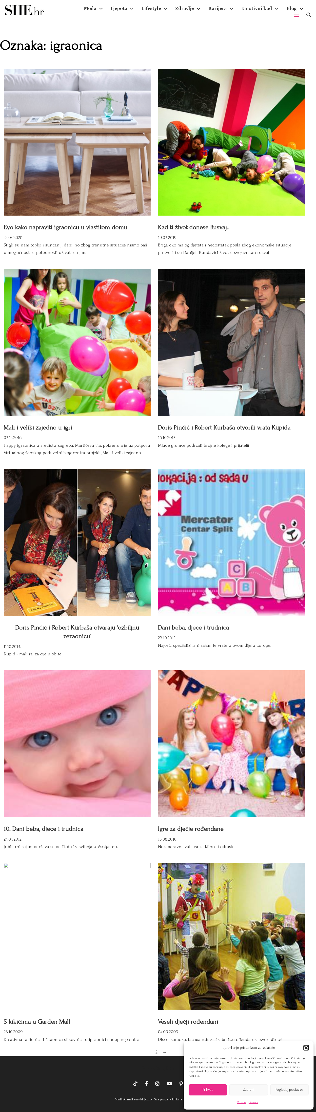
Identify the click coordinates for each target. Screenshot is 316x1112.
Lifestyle (151, 8)
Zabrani (248, 1090)
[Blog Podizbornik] (301, 8)
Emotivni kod (256, 8)
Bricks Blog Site (158, 1068)
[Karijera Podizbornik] (231, 8)
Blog (291, 8)
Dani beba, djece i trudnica (193, 627)
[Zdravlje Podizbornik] (198, 8)
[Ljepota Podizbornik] (132, 8)
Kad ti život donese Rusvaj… (194, 227)
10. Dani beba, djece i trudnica (43, 828)
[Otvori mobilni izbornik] (296, 15)
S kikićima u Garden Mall (37, 1021)
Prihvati (207, 1090)
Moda (90, 8)
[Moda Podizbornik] (101, 8)
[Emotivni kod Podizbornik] (277, 8)
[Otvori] (308, 15)
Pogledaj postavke (289, 1090)
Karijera (217, 8)
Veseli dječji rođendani (188, 1021)
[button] (306, 1047)
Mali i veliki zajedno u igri (38, 427)
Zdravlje (184, 8)
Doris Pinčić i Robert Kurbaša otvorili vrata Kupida (224, 427)
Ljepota (119, 8)
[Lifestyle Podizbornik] (165, 8)
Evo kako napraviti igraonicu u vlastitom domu (65, 227)
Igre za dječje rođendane (191, 828)
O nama (241, 1102)
